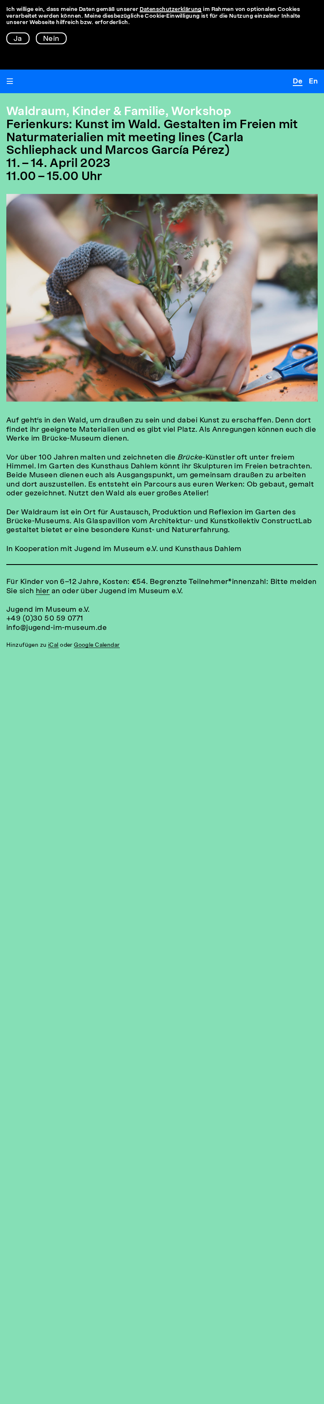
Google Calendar (96, 645)
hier (43, 591)
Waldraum (36, 112)
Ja (18, 39)
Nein (51, 39)
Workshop (201, 112)
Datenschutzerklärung (171, 9)
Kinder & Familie (118, 112)
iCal (53, 645)
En (313, 81)
